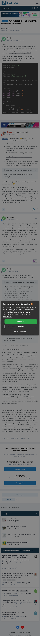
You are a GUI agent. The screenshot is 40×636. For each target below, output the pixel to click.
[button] (20, 331)
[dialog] (20, 318)
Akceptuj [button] (20, 321)
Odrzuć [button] (21, 327)
